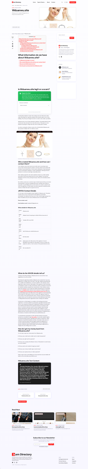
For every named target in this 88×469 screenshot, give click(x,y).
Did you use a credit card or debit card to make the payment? (32, 336)
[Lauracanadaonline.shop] (44, 418)
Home (13, 5)
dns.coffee (34, 317)
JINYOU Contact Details (25, 44)
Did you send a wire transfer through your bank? (29, 346)
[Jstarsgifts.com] (66, 418)
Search (71, 37)
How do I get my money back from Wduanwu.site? (31, 49)
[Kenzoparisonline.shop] (43, 395)
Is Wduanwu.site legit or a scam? (26, 40)
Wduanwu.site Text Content (26, 51)
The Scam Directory (62, 461)
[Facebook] (61, 57)
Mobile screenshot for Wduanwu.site (30, 46)
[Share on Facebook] (12, 44)
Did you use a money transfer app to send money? (30, 349)
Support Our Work (23, 41)
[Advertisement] (34, 78)
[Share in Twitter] (12, 42)
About (73, 459)
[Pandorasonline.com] (26, 395)
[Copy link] (12, 48)
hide (34, 36)
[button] (62, 2)
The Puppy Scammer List (63, 459)
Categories (74, 461)
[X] (59, 57)
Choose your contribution (23, 102)
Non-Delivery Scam (18, 5)
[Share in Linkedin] (12, 46)
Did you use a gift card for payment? (27, 339)
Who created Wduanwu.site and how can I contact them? (33, 42)
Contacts (74, 463)
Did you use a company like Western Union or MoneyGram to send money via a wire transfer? (34, 342)
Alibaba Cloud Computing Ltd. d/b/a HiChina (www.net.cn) (33, 291)
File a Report (72, 2)
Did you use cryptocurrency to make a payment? (29, 351)
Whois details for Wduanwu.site (29, 45)
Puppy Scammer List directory (67, 68)
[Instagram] (17, 462)
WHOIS (24, 290)
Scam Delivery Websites (63, 463)
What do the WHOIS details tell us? (28, 48)
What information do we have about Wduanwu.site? (30, 38)
